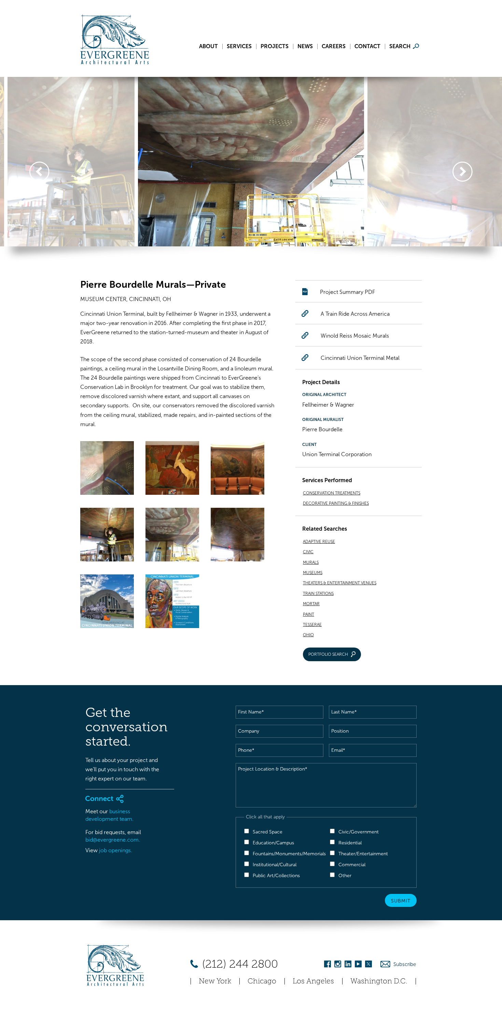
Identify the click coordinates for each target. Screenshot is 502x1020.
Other (344, 875)
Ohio (308, 635)
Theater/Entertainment (363, 853)
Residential (350, 842)
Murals (311, 562)
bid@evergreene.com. (112, 840)
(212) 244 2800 (238, 964)
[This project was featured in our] (107, 602)
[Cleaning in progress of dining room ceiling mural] (172, 536)
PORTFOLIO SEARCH (328, 654)
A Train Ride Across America (355, 314)
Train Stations (318, 593)
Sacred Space (267, 831)
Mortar (311, 603)
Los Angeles (313, 981)
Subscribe (404, 964)
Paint (308, 614)
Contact (367, 46)
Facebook (327, 965)
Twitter (368, 965)
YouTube (358, 965)
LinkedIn (348, 965)
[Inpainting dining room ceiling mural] (107, 536)
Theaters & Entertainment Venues (339, 583)
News (305, 46)
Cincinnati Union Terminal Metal (360, 358)
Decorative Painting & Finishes (336, 503)
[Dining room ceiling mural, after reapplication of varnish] (237, 536)
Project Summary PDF (347, 292)
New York (215, 981)
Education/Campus (273, 842)
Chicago (262, 981)
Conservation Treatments (331, 493)
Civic (308, 551)
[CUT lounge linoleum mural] (172, 469)
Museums (312, 572)
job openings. (115, 850)
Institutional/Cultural (274, 864)
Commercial (351, 864)
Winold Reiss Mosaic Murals (355, 336)
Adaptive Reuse (319, 541)
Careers (334, 46)
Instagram (337, 965)
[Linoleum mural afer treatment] (237, 469)
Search (399, 46)
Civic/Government (358, 831)
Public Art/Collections (276, 875)
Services (239, 46)
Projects (275, 46)
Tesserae (312, 624)
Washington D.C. (378, 981)
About (208, 46)
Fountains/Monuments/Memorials (289, 853)
